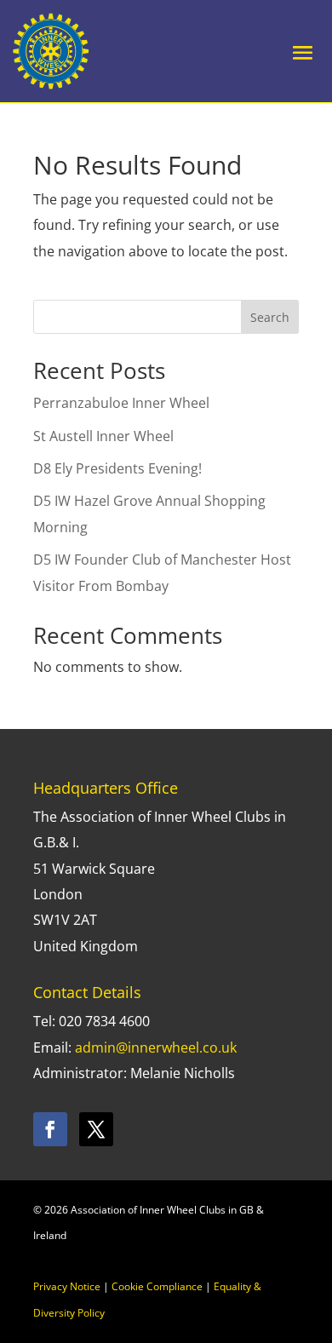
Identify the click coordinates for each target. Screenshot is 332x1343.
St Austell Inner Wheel (103, 436)
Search (269, 317)
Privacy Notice (66, 1286)
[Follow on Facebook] (50, 1129)
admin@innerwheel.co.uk (156, 1047)
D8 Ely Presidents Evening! (117, 468)
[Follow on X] (96, 1129)
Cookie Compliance (157, 1286)
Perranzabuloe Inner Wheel (121, 402)
